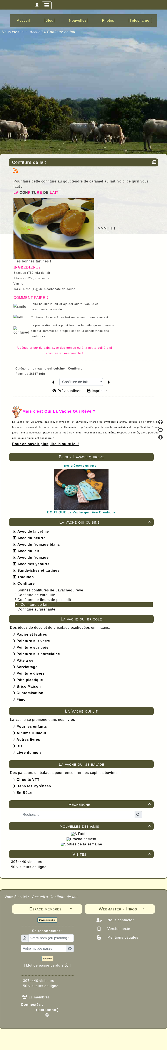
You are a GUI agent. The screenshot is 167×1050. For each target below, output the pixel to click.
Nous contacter (120, 920)
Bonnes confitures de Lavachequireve (50, 590)
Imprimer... (100, 391)
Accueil (36, 32)
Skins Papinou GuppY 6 (65, 1041)
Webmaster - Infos (122, 909)
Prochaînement (83, 839)
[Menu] (47, 5)
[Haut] (160, 422)
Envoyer (47, 958)
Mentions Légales (122, 937)
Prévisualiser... (71, 391)
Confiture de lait (35, 604)
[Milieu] (160, 430)
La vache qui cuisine (105, 522)
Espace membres (51, 909)
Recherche (109, 804)
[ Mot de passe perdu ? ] (47, 965)
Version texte (118, 929)
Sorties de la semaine (83, 844)
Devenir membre (47, 920)
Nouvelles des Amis (105, 826)
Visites (111, 854)
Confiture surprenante (37, 609)
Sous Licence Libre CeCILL (111, 1037)
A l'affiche (83, 834)
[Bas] (160, 437)
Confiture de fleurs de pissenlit (44, 600)
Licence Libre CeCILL (103, 1041)
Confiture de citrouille (36, 595)
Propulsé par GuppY (49, 1037)
